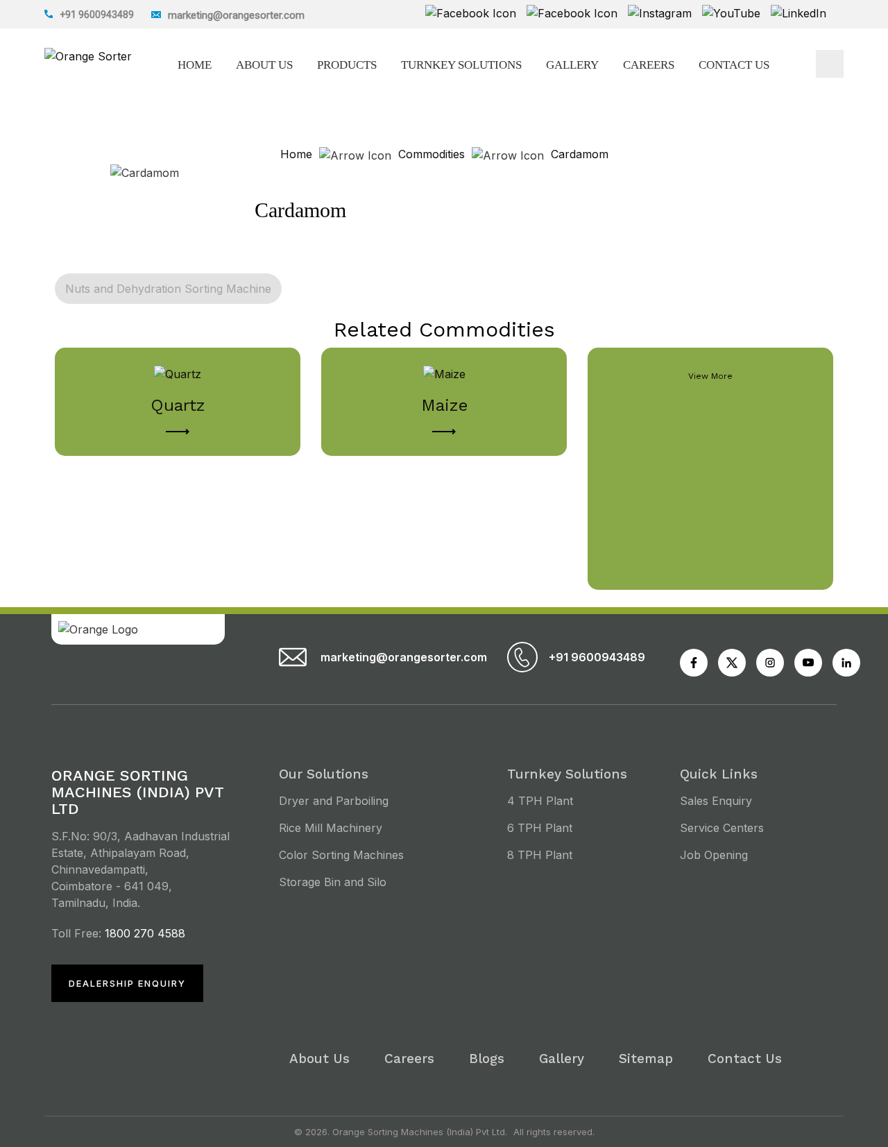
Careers (648, 64)
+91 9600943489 (97, 14)
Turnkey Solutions (461, 64)
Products (347, 64)
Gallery (572, 64)
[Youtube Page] (694, 663)
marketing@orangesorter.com (398, 657)
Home (195, 64)
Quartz (178, 405)
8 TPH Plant (539, 855)
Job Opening (714, 855)
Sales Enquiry (716, 801)
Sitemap (646, 1059)
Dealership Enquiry (127, 983)
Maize (444, 405)
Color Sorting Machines (341, 855)
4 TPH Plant (540, 801)
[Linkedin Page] (846, 663)
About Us (264, 64)
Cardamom (579, 154)
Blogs (486, 1059)
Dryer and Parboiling (333, 801)
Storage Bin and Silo (332, 882)
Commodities (431, 154)
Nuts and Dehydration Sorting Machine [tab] (168, 289)
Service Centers (722, 828)
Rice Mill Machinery (330, 828)
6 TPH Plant (539, 828)
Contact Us (734, 64)
